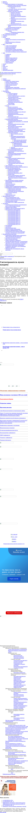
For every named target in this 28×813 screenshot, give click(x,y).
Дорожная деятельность (5, 440)
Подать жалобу (14, 578)
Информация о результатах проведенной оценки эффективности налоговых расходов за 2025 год (14, 803)
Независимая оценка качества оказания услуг (14, 543)
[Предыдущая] (0, 362)
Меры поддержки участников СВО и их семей (13, 395)
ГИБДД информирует (5, 435)
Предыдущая (3, 258)
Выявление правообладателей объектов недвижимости (13, 418)
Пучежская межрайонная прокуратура (9, 430)
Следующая (9, 258)
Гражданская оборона (6, 399)
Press (1, 299)
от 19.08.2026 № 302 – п (8, 801)
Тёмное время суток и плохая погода (11, 327)
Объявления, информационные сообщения (12, 390)
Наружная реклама (6, 407)
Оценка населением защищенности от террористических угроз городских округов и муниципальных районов (14, 777)
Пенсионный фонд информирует (7, 432)
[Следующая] (1, 362)
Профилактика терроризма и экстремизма (9, 425)
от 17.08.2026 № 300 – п (8, 805)
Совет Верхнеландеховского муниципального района (12, 410)
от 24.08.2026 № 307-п (8, 800)
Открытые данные (5, 403)
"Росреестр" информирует (6, 437)
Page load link (3, 812)
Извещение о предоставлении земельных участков (14, 806)
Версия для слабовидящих (14, 612)
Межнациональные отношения (7, 427)
